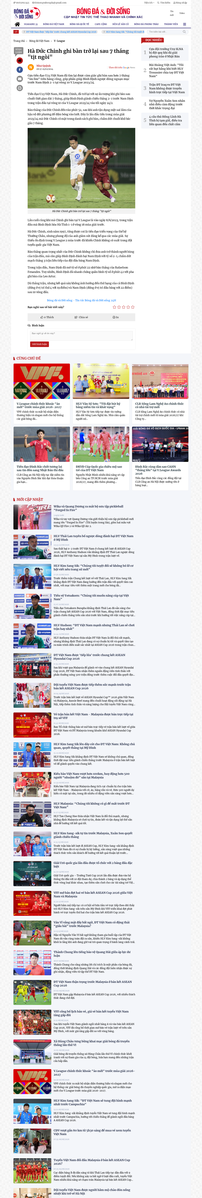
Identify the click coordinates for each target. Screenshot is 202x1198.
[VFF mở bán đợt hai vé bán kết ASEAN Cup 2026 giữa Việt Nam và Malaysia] (32, 903)
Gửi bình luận (39, 344)
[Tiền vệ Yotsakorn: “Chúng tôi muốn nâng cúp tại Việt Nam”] (32, 606)
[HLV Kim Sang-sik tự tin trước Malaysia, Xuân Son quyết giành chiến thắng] (32, 843)
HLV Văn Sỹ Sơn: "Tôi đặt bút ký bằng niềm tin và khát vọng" (98, 405)
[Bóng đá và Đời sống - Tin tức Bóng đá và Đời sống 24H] (27, 13)
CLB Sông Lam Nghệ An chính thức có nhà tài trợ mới (159, 405)
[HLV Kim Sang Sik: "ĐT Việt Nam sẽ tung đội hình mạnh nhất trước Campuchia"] (32, 1111)
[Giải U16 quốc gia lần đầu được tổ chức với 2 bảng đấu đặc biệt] (32, 873)
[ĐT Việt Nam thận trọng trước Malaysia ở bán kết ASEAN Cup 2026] (32, 992)
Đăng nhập (181, 2)
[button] (149, 3)
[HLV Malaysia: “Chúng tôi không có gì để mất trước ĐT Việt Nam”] (32, 814)
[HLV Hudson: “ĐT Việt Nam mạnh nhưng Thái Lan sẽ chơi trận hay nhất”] (32, 635)
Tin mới (172, 13)
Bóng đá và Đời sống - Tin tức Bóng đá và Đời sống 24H (81, 300)
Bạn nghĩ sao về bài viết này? (46, 307)
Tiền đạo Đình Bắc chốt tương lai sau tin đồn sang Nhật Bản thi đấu (40, 468)
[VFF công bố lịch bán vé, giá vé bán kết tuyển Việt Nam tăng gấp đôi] (32, 1022)
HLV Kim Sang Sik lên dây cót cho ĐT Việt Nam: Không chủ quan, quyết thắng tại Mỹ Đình (94, 746)
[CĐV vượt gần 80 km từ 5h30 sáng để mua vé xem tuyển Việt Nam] (32, 1141)
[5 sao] (133, 307)
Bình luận (18, 51)
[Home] (20, 60)
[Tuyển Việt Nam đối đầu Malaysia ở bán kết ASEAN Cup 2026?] (32, 1170)
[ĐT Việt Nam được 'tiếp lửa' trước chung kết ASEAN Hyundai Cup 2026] (32, 665)
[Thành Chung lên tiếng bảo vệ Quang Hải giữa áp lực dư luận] (32, 962)
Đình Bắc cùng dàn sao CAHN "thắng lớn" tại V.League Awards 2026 (158, 470)
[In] (20, 88)
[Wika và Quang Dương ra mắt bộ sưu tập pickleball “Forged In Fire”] (32, 517)
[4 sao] (128, 307)
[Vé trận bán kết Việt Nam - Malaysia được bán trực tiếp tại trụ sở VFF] (32, 724)
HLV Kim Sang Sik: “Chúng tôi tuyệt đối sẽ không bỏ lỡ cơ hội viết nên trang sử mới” (127, 32)
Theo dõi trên (115, 67)
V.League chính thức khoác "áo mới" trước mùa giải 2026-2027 (39, 405)
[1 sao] (114, 307)
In (117, 317)
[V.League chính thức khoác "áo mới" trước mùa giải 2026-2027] (32, 1081)
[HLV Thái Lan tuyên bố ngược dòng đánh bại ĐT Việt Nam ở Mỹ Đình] (32, 546)
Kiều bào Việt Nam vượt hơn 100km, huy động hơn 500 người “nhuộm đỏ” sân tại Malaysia (92, 775)
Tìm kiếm (184, 31)
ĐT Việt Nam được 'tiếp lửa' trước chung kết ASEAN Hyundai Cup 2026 (40, 32)
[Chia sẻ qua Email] (20, 79)
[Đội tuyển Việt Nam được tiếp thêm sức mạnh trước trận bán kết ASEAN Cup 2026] (32, 695)
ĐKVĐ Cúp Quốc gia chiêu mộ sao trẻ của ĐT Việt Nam (99, 468)
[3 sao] (123, 307)
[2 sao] (119, 307)
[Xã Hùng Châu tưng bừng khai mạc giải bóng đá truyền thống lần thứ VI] (32, 1051)
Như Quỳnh (43, 65)
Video (182, 13)
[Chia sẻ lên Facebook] (20, 70)
